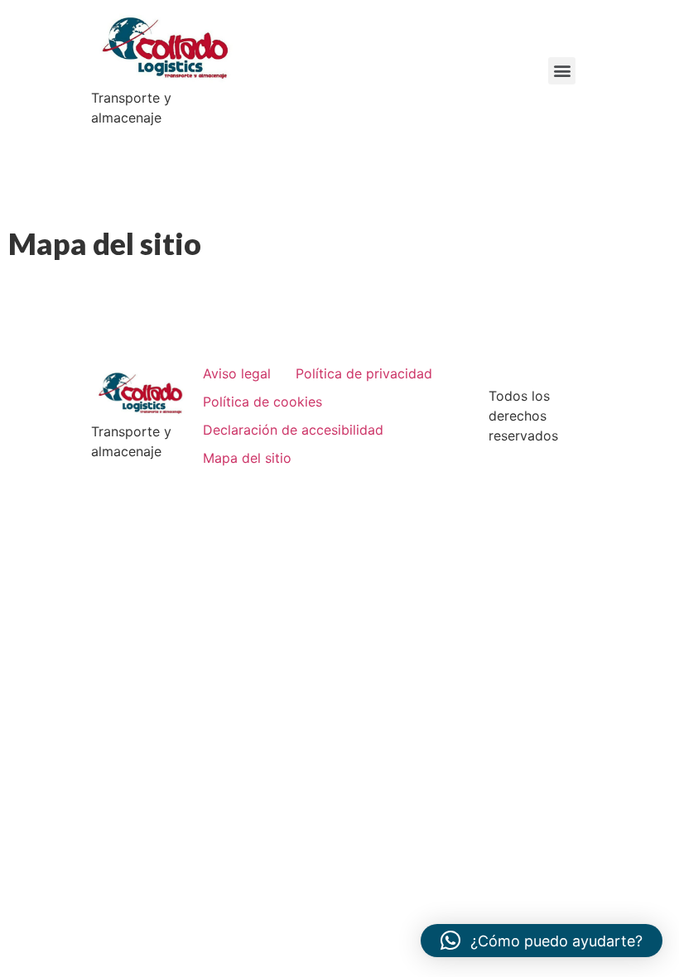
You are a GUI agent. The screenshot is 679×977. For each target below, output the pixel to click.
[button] (561, 70)
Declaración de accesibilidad (293, 429)
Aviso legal (237, 373)
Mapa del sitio (247, 458)
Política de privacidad (364, 373)
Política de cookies (262, 401)
